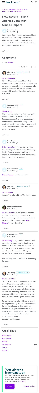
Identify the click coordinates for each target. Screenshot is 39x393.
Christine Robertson (14, 206)
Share (5, 51)
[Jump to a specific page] (35, 67)
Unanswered (19, 344)
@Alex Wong (7, 111)
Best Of (4, 350)
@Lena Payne (7, 175)
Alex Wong (11, 72)
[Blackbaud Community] (13, 2)
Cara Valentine (12, 30)
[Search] (32, 2)
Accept (9, 386)
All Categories (6, 335)
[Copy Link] (17, 32)
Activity (4, 341)
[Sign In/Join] (36, 2)
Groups (4, 347)
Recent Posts (6, 338)
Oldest (10, 62)
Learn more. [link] (22, 381)
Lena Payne (11, 141)
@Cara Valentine (8, 78)
